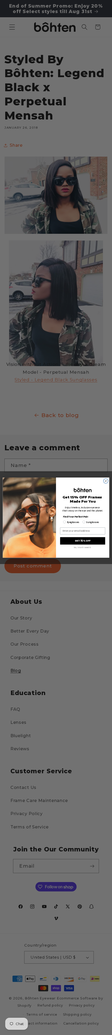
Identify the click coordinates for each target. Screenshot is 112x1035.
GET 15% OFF (82, 540)
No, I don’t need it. (82, 547)
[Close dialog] (105, 481)
